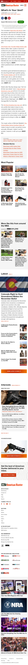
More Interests (15, 385)
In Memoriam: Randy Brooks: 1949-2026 (9, 325)
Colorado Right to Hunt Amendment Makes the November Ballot (12, 296)
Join (11, 1)
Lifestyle (6, 321)
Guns (2, 516)
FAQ (2, 495)
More (10, 274)
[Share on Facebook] (2, 17)
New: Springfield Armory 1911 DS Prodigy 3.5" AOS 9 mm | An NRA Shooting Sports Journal (13, 408)
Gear (12, 14)
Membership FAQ (5, 540)
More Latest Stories (17, 371)
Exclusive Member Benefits (7, 538)
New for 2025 (4, 433)
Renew (15, 1)
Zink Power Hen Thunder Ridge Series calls (14, 47)
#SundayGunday (6, 438)
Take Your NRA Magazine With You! (12, 596)
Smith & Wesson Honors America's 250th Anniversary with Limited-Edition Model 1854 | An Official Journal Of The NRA (13, 420)
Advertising (3, 490)
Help (2, 497)
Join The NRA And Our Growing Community (10, 614)
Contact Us (3, 493)
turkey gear (10, 141)
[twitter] (5, 17)
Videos (2, 523)
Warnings (3, 660)
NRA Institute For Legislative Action (9, 528)
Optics (2, 518)
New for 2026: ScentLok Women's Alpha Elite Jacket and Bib (9, 352)
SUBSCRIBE (9, 475)
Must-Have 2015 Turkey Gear (11, 146)
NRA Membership (5, 535)
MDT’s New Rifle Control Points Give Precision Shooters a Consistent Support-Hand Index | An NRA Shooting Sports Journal (7, 243)
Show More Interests (17, 456)
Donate (19, 1)
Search (2, 499)
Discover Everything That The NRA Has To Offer (14, 634)
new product (19, 411)
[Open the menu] (25, 5)
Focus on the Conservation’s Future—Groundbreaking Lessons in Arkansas (9, 335)
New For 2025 (5, 388)
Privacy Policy (4, 658)
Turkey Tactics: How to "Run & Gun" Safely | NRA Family (6, 258)
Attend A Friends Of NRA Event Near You (13, 653)
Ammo (2, 512)
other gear (9, 140)
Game (14, 14)
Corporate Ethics (19, 658)
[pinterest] (9, 17)
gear (4, 140)
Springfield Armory (7, 411)
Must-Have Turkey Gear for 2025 (13, 154)
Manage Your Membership (7, 542)
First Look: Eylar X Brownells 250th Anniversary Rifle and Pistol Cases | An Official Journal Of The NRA (13, 427)
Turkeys (18, 14)
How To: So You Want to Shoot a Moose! (8, 342)
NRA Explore (4, 530)
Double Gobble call (9, 75)
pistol (13, 411)
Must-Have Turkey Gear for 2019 (12, 152)
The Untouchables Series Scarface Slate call (14, 124)
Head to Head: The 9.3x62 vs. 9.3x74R (8, 360)
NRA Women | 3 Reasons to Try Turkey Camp (19, 240)
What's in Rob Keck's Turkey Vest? (13, 156)
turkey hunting (18, 141)
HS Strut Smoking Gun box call (13, 105)
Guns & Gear (7, 14)
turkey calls (15, 140)
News (2, 14)
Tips (2, 521)
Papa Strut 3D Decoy (16, 30)
